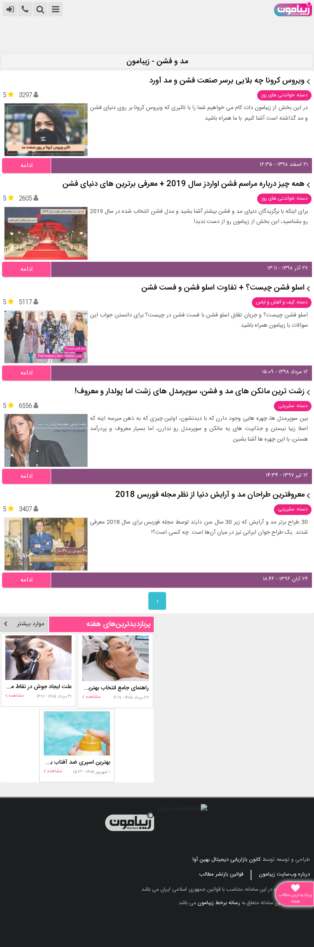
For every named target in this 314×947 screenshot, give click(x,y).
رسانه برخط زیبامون (218, 902)
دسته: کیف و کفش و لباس (281, 302)
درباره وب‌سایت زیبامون (284, 874)
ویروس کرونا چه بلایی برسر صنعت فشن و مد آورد (227, 81)
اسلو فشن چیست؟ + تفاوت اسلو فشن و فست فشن (223, 288)
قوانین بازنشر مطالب (221, 874)
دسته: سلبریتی (292, 406)
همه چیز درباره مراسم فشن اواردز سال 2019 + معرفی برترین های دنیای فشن (184, 184)
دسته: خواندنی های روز (284, 95)
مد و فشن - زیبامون (157, 62)
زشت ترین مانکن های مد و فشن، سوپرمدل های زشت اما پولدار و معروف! (190, 392)
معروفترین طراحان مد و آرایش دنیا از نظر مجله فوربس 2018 (210, 495)
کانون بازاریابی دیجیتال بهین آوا (227, 859)
